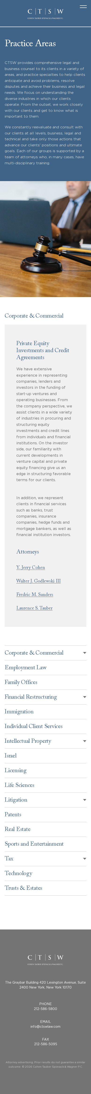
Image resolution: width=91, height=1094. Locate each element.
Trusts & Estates (23, 889)
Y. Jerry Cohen (30, 568)
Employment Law (25, 668)
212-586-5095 (45, 1044)
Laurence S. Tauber (34, 609)
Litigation (16, 801)
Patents (13, 815)
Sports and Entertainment (34, 845)
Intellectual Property (28, 742)
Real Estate (17, 830)
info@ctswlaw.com (45, 1026)
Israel (11, 757)
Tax (9, 860)
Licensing (16, 771)
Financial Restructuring (31, 698)
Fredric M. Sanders (34, 595)
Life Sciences (19, 786)
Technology (18, 874)
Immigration (19, 713)
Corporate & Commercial (34, 654)
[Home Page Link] (45, 13)
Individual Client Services (34, 727)
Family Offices (21, 683)
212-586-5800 (45, 1009)
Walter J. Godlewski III (38, 582)
